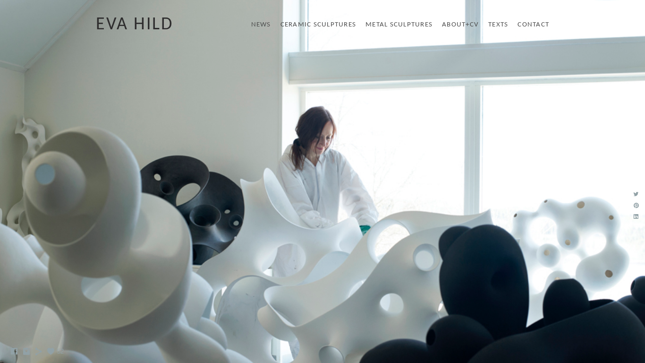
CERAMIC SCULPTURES (318, 24)
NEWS (261, 24)
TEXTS (498, 24)
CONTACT (533, 24)
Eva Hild (134, 25)
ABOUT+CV (460, 24)
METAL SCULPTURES (399, 24)
